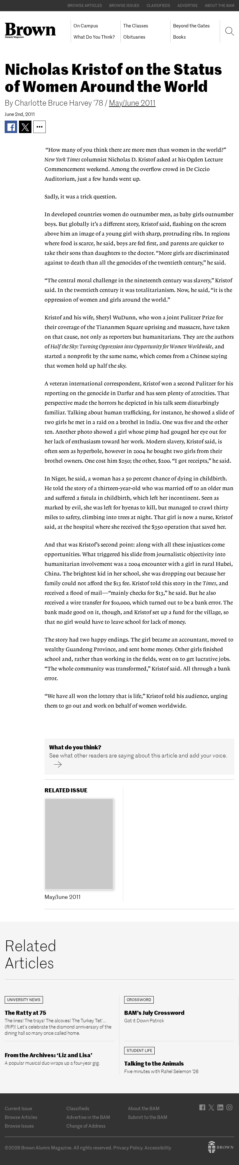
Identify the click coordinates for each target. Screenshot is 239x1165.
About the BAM (219, 5)
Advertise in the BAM (88, 1117)
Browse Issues (124, 5)
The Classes (135, 26)
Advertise (187, 5)
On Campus (85, 26)
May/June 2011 (132, 103)
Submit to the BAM (147, 1117)
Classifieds (158, 5)
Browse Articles (85, 5)
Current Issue (18, 1108)
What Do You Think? (94, 37)
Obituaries (134, 37)
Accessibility (157, 1148)
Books (179, 37)
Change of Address (85, 1126)
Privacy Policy (127, 1148)
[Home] (33, 30)
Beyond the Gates (191, 26)
